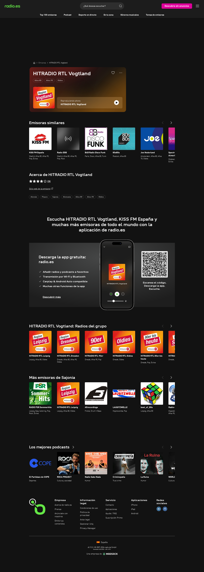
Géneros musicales (130, 15)
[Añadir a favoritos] (113, 72)
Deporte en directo (87, 15)
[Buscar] (120, 6)
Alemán (34, 197)
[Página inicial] (34, 63)
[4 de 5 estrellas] (41, 181)
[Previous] (162, 121)
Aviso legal (85, 520)
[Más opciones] (120, 73)
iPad (133, 509)
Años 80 (38, 80)
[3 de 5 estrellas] (38, 181)
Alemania (67, 197)
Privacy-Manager (88, 528)
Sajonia (55, 197)
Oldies (60, 80)
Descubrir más (52, 297)
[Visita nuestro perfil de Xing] (165, 508)
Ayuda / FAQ (111, 513)
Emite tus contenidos (60, 522)
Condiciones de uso (89, 508)
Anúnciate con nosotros (61, 515)
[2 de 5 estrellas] (34, 181)
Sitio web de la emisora (39, 189)
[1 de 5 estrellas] (31, 181)
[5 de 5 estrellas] (45, 181)
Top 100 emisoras (48, 15)
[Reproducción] (116, 102)
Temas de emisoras (155, 15)
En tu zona (108, 15)
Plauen (45, 197)
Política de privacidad (85, 513)
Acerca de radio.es (63, 505)
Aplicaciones (111, 509)
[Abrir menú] (197, 6)
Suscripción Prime (114, 518)
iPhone (134, 505)
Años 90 (49, 80)
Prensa (58, 509)
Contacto (110, 505)
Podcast (67, 15)
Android (134, 513)
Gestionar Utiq (86, 524)
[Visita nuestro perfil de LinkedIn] (159, 508)
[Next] (171, 121)
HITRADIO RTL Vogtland (73, 104)
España (104, 542)
